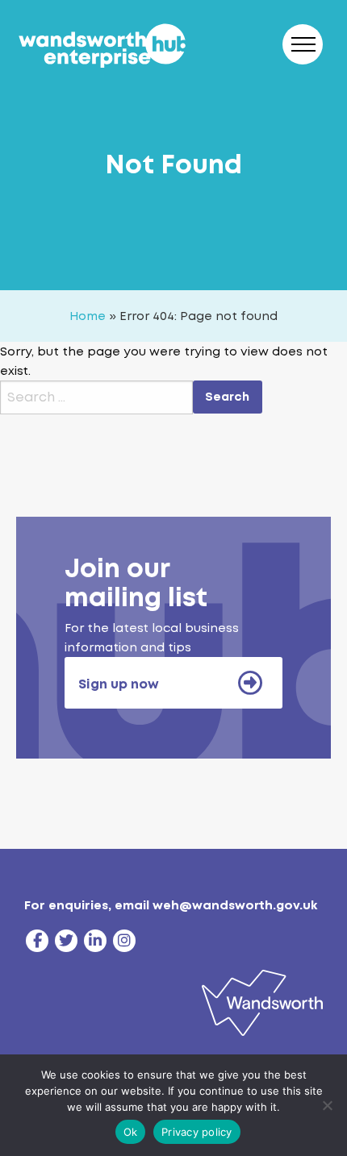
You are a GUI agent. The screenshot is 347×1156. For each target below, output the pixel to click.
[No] (327, 1105)
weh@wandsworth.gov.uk (235, 905)
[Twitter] (66, 940)
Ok (130, 1131)
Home (87, 316)
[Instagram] (124, 940)
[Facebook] (37, 940)
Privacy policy (196, 1131)
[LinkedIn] (95, 940)
